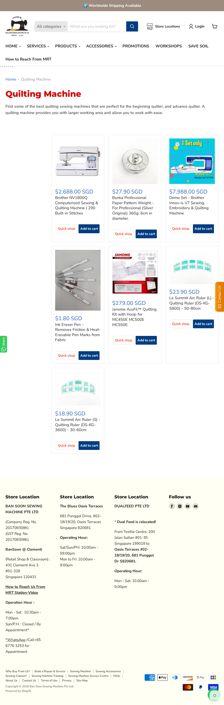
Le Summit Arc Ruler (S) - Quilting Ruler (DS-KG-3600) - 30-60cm (77, 424)
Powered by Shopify (18, 691)
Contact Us (29, 681)
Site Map (82, 681)
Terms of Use (49, 681)
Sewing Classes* (16, 676)
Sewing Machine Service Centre (88, 676)
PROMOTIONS (135, 46)
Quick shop (66, 228)
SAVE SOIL (198, 46)
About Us (11, 681)
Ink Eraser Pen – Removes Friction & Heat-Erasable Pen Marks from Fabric (78, 332)
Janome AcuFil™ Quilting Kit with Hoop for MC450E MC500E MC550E (134, 317)
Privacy (67, 681)
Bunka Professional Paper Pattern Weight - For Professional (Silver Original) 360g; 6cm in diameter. (133, 208)
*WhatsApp (15, 639)
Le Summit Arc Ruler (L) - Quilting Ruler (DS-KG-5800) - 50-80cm (191, 303)
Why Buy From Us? (17, 671)
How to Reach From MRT (28, 59)
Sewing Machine (80, 671)
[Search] (132, 26)
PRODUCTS (66, 46)
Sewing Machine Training (47, 676)
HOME (12, 46)
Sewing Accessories (108, 671)
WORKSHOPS (169, 46)
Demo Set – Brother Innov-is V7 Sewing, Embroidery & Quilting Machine (189, 205)
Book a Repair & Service (50, 671)
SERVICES (37, 46)
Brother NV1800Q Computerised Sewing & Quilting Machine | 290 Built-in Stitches (76, 205)
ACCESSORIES (100, 46)
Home (10, 79)
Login (200, 26)
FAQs (116, 676)
